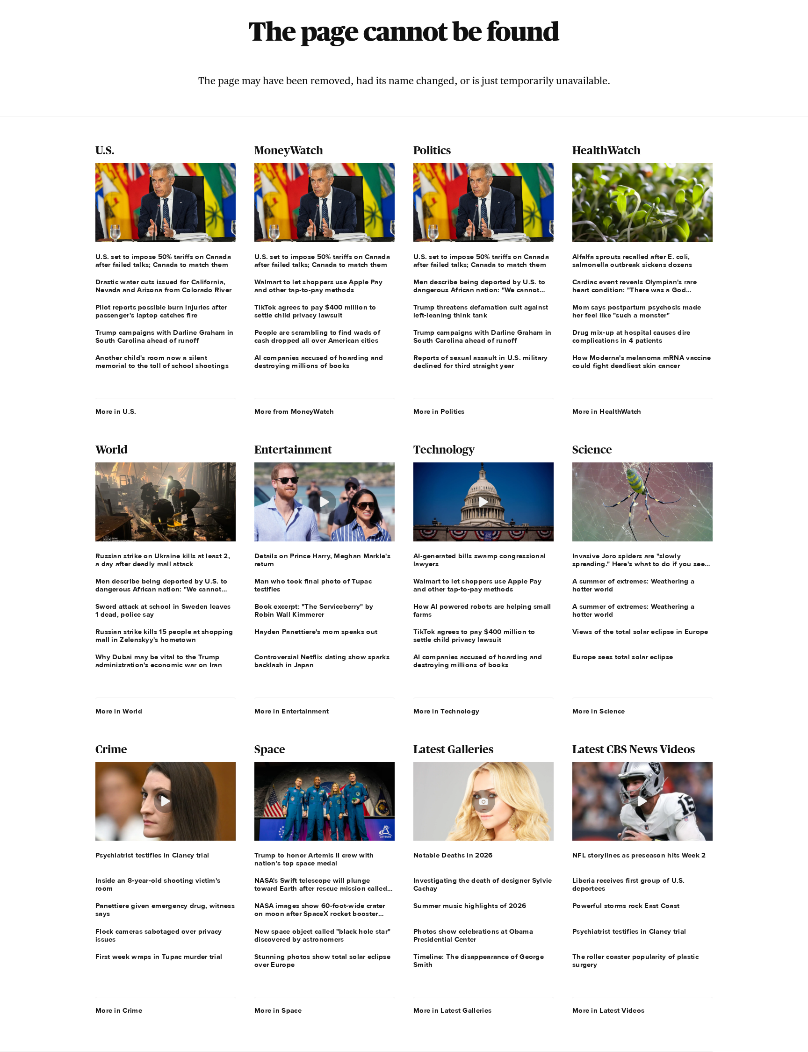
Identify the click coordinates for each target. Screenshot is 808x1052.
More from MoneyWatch (294, 411)
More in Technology (446, 711)
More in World (118, 711)
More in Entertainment (291, 711)
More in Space (278, 1010)
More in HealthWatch (607, 411)
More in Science (598, 711)
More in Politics (439, 411)
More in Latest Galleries (452, 1010)
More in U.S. (116, 411)
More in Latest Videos (608, 1010)
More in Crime (118, 1010)
